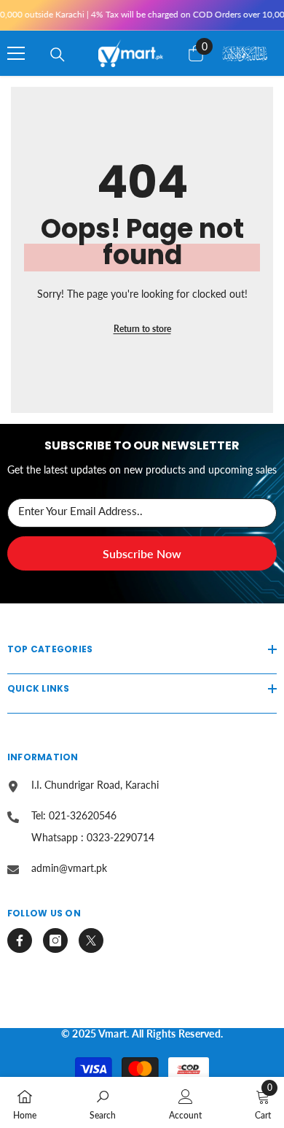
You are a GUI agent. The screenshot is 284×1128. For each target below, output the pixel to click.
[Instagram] (55, 940)
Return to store (142, 328)
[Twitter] (91, 940)
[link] (102, 1102)
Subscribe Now (142, 553)
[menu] (16, 53)
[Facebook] (19, 940)
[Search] (57, 54)
